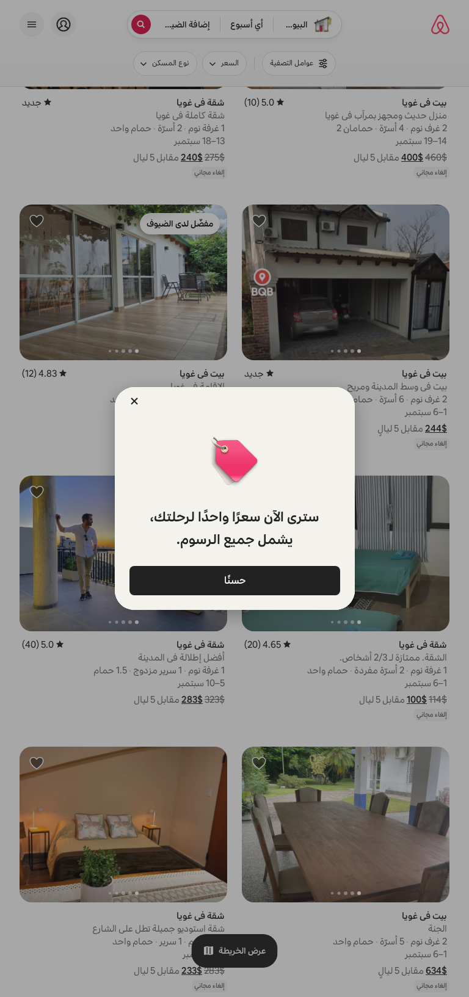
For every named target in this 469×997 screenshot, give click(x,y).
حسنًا (234, 579)
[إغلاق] (134, 401)
